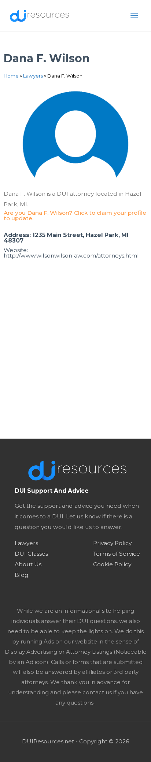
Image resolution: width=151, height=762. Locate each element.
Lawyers (33, 76)
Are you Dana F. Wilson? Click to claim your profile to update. (75, 215)
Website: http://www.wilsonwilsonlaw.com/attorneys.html (71, 253)
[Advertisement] (75, 359)
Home (11, 76)
